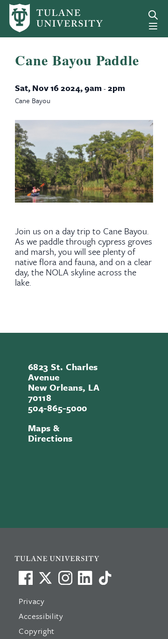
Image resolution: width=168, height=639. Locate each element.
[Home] (39, 18)
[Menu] (153, 26)
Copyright (37, 631)
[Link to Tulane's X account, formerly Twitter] (45, 578)
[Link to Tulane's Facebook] (65, 578)
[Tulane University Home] (88, 558)
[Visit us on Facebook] (26, 578)
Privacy (32, 601)
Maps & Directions (50, 432)
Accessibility (41, 616)
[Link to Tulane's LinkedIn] (85, 578)
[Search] (153, 15)
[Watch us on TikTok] (105, 578)
